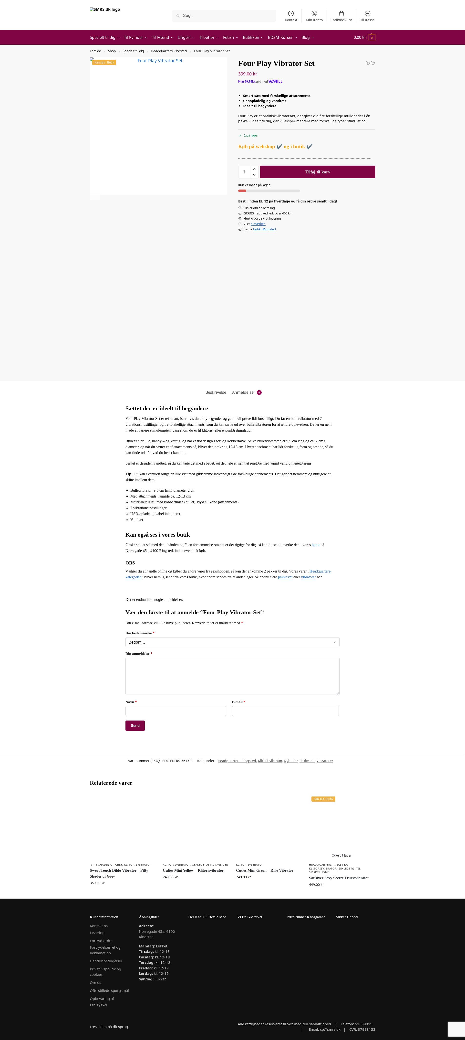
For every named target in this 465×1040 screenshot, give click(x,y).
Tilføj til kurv (317, 172)
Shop (112, 51)
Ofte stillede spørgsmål (109, 990)
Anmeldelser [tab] (246, 392)
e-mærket (258, 224)
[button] (364, 37)
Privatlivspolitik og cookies (105, 971)
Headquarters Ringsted (169, 51)
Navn (131, 702)
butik (316, 545)
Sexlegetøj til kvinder (210, 864)
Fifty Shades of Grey (106, 864)
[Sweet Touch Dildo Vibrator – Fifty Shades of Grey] (123, 827)
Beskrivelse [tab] (216, 392)
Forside (95, 51)
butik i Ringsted (264, 229)
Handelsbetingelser (106, 960)
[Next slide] (95, 195)
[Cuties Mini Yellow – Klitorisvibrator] (196, 827)
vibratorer (308, 577)
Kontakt (291, 20)
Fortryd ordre (101, 940)
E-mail (239, 702)
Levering (97, 932)
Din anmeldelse (139, 654)
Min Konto (314, 20)
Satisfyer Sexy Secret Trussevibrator (339, 878)
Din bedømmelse (140, 633)
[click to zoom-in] (158, 126)
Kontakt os (99, 925)
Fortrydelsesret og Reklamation (105, 950)
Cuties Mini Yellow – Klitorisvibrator (193, 870)
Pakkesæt (307, 760)
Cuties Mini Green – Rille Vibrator (264, 870)
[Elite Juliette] (367, 62)
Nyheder (291, 760)
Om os (95, 982)
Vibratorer (325, 760)
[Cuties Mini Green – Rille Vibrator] (269, 827)
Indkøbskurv (341, 20)
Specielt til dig (133, 51)
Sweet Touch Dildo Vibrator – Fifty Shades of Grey (119, 873)
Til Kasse (367, 20)
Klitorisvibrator (270, 760)
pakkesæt (285, 577)
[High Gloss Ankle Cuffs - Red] (372, 62)
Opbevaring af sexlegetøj (102, 1001)
